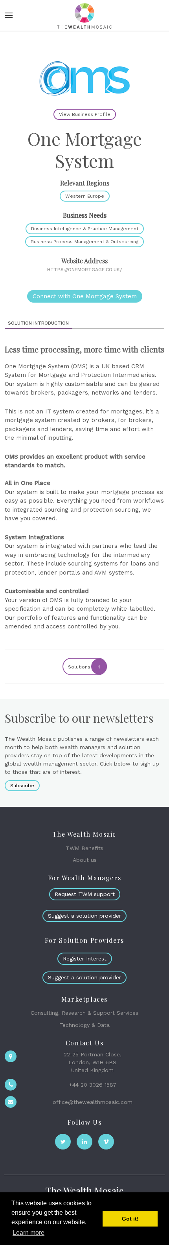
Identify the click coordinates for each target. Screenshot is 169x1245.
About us (85, 860)
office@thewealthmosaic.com (92, 1102)
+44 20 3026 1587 (92, 1085)
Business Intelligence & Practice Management (84, 228)
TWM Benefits (84, 848)
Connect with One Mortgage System (85, 296)
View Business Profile (84, 114)
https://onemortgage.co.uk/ (84, 269)
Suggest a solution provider (84, 916)
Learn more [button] (28, 1232)
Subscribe (22, 785)
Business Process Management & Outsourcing (84, 241)
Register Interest (85, 958)
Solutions (84, 667)
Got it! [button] (130, 1219)
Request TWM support (85, 894)
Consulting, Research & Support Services (84, 1013)
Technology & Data (84, 1025)
